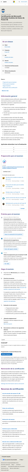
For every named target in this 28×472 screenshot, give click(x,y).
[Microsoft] (14, 2)
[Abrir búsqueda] (19, 2)
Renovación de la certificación (10, 87)
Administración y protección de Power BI (16, 203)
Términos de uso (4, 468)
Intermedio (7, 47)
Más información (8, 324)
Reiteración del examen (8, 419)
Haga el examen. (7, 85)
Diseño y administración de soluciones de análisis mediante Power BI (13, 167)
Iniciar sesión (24, 1)
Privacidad (3, 466)
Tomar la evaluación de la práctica (13, 234)
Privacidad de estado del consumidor (16, 466)
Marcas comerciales (14, 468)
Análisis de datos (9, 62)
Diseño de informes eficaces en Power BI (16, 197)
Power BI (7, 52)
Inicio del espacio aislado (10, 249)
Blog (13, 464)
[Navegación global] (1, 2)
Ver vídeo (6, 263)
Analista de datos (9, 57)
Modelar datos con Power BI (13, 192)
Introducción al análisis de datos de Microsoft (14, 178)
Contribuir (18, 464)
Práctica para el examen (8, 84)
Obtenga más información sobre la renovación (12, 383)
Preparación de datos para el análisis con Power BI (15, 185)
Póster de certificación (8, 408)
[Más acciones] (25, 5)
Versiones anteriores (5, 464)
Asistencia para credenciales (9, 428)
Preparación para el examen (10, 82)
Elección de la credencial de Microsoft (12, 441)
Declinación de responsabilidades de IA (9, 462)
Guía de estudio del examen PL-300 (11, 393)
